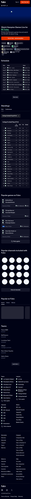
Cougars (9, 154)
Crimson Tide (10, 147)
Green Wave (10, 173)
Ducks (8, 137)
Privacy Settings (20, 476)
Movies (13, 302)
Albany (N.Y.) (20, 43)
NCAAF (11, 43)
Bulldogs (9, 133)
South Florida (7, 46)
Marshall (16, 46)
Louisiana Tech (5, 340)
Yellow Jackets (10, 178)
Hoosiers (9, 128)
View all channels (15, 290)
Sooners (9, 145)
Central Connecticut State (22, 49)
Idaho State (4, 356)
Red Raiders (9, 135)
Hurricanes (9, 149)
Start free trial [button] (25, 2)
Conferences (8, 109)
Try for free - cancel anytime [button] (15, 38)
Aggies (8, 142)
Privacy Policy (13, 496)
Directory (20, 496)
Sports (3, 302)
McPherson (4, 335)
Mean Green (10, 185)
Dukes (8, 183)
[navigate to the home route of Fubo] (3, 2)
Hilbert (3, 345)
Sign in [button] (17, 2)
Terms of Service (5, 496)
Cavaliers (9, 171)
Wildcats (9, 166)
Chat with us (19, 479)
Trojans (8, 164)
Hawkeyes (9, 181)
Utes (8, 161)
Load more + (15, 364)
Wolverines (9, 169)
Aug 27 (4, 70)
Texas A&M (4, 330)
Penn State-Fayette (7, 351)
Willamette (6, 52)
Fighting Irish (10, 152)
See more (15, 97)
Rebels (8, 140)
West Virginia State (8, 49)
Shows (8, 302)
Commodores (10, 159)
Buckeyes (9, 130)
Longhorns (9, 157)
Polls (2, 109)
